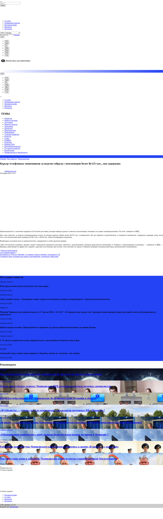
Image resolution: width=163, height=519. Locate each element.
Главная (3, 159)
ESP (6, 53)
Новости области (10, 124)
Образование (9, 132)
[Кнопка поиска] (1, 65)
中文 (6, 55)
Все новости (12, 159)
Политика (8, 142)
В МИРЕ (7, 140)
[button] (1, 473)
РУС (2, 37)
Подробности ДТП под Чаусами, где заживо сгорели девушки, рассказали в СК (30, 254)
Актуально (8, 122)
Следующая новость (7, 252)
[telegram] (4, 72)
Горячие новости (6, 381)
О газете (7, 21)
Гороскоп (3, 369)
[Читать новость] (1, 293)
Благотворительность (12, 146)
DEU (6, 50)
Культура (7, 136)
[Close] (1, 1)
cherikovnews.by (10, 171)
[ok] (12, 72)
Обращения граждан (12, 23)
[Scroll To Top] (1, 466)
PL (6, 46)
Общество (8, 118)
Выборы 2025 (9, 144)
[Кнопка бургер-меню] (1, 69)
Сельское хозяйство (11, 134)
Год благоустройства (12, 148)
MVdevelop (14, 507)
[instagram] (1, 72)
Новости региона (11, 120)
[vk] (9, 72)
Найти (3, 5)
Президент (8, 128)
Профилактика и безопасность (15, 152)
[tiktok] (6, 72)
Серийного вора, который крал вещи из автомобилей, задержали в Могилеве (29, 256)
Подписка (8, 29)
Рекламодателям (10, 25)
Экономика (8, 126)
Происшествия (10, 130)
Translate (16, 35)
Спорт (6, 138)
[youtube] (14, 72)
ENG (6, 48)
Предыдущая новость (9, 250)
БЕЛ (6, 43)
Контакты (8, 27)
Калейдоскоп (9, 150)
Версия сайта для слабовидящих (17, 61)
